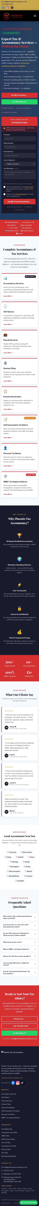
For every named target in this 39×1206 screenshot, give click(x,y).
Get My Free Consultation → (19, 202)
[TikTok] (12, 7)
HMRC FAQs (5, 1136)
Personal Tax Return (8, 1114)
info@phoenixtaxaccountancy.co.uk (15, 1)
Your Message (11, 168)
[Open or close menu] (35, 15)
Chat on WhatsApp (30, 1202)
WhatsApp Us (20, 102)
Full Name (7, 134)
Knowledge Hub (6, 1129)
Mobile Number (9, 143)
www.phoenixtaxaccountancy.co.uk (12, 1078)
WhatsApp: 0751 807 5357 (12, 1174)
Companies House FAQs (9, 1132)
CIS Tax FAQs (5, 1142)
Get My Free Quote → (19, 95)
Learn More (7, 296)
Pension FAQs (5, 1149)
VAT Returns (5, 1097)
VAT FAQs (4, 1153)
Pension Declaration (8, 1107)
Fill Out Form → (19, 1019)
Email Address (9, 151)
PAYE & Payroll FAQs (8, 1139)
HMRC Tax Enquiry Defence (10, 1118)
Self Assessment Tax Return (10, 1111)
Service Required (9, 160)
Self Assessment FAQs (8, 1156)
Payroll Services (6, 1101)
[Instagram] (7, 7)
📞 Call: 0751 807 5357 (19, 1026)
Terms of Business (21, 194)
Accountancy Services (8, 1094)
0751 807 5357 (8, 4)
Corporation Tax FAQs (8, 1146)
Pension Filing (5, 1104)
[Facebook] (3, 7)
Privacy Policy (29, 187)
